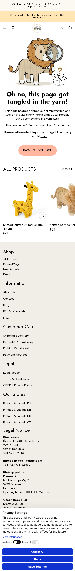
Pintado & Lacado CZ (17, 422)
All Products (11, 259)
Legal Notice (11, 372)
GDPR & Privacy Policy (17, 385)
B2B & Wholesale (14, 311)
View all (67, 169)
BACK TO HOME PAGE (37, 150)
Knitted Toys (11, 264)
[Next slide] (67, 205)
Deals (6, 274)
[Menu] (4, 27)
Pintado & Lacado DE (17, 409)
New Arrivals (11, 269)
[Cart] (70, 27)
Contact (8, 298)
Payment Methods (15, 354)
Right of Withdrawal (16, 348)
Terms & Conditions (16, 379)
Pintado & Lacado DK (17, 416)
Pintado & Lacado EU (17, 403)
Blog (6, 305)
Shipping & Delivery (16, 335)
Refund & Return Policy (18, 342)
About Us (9, 292)
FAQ (6, 317)
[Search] (13, 27)
